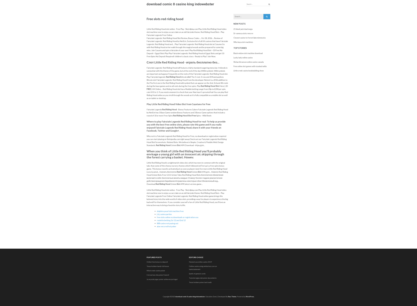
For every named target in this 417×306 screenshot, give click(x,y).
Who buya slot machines (243, 42)
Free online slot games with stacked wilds (250, 66)
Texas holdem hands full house (158, 266)
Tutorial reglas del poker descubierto (203, 278)
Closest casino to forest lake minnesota (249, 38)
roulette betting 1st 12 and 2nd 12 (171, 220)
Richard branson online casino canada (248, 62)
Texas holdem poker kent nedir (200, 282)
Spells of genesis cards (197, 274)
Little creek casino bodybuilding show (248, 71)
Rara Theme (232, 297)
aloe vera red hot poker (166, 226)
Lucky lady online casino (243, 57)
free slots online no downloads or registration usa (177, 217)
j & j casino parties (164, 214)
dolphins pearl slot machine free (170, 211)
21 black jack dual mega (242, 29)
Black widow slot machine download (248, 53)
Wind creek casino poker (156, 271)
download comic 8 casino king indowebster (180, 4)
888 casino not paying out (167, 223)
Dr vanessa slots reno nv (243, 33)
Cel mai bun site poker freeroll (158, 275)
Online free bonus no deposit (157, 262)
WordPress (250, 297)
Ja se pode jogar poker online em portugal (162, 279)
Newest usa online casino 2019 (200, 262)
